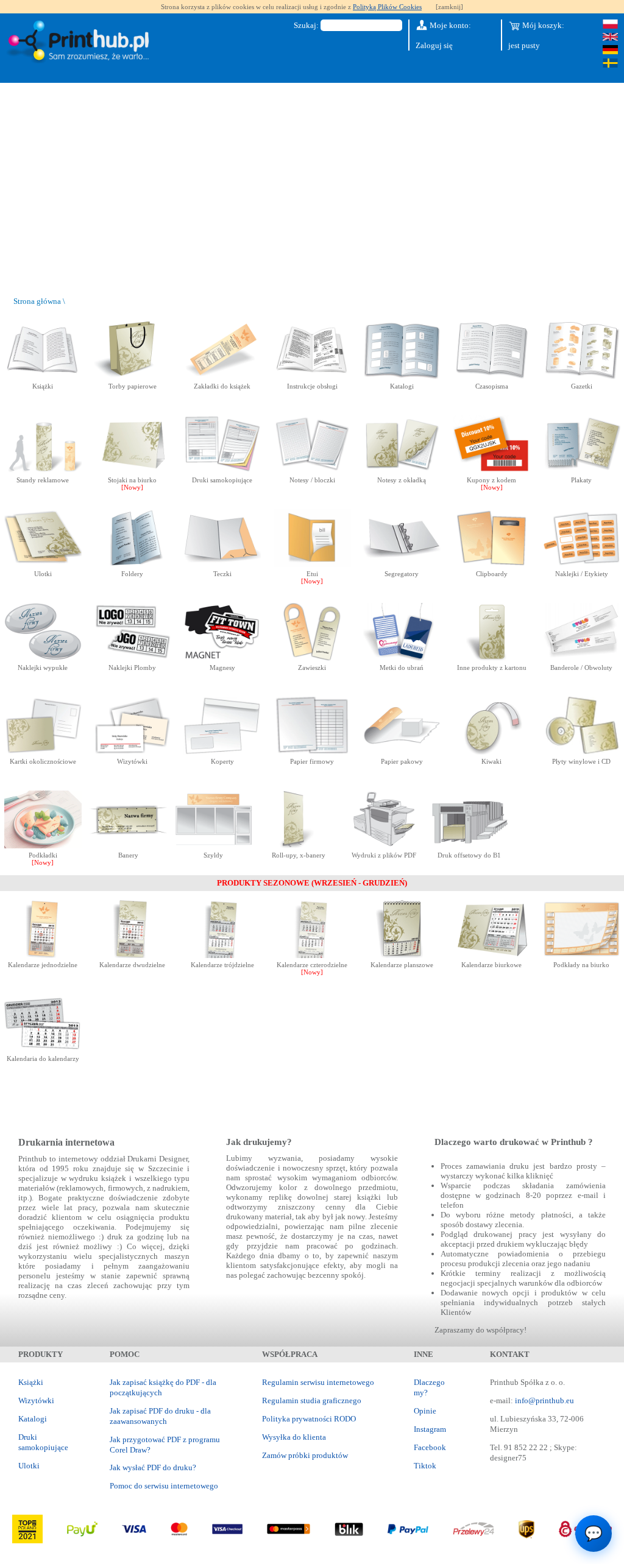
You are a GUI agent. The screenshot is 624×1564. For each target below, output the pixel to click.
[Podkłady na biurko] (581, 955)
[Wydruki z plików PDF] (384, 845)
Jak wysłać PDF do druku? (153, 1467)
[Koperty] (222, 751)
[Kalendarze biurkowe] (491, 955)
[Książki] (43, 376)
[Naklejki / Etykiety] (581, 564)
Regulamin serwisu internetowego (318, 1382)
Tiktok (425, 1465)
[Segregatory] (402, 564)
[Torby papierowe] (132, 376)
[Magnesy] (222, 658)
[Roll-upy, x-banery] (299, 845)
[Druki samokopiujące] (222, 470)
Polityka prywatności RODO (309, 1418)
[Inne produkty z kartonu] (491, 658)
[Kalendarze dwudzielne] (132, 955)
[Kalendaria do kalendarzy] (43, 1049)
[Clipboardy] (491, 564)
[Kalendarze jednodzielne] (43, 955)
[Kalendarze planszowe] (402, 955)
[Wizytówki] (132, 751)
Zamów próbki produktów (305, 1455)
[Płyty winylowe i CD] (581, 751)
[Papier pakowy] (402, 751)
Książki (30, 1382)
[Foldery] (132, 564)
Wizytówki (36, 1400)
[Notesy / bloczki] (312, 470)
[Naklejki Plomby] (132, 658)
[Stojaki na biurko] (132, 470)
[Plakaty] (581, 470)
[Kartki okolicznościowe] (43, 751)
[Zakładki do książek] (222, 376)
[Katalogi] (402, 376)
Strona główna (37, 301)
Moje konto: (449, 25)
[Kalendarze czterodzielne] (312, 955)
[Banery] (128, 845)
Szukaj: (306, 25)
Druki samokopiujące (43, 1442)
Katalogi (32, 1418)
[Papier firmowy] (312, 751)
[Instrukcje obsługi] (312, 376)
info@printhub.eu (544, 1400)
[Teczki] (222, 564)
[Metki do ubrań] (402, 658)
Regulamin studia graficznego (311, 1400)
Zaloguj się (434, 45)
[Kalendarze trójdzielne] (222, 955)
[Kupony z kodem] (491, 470)
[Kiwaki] (491, 751)
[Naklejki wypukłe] (43, 658)
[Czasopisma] (491, 376)
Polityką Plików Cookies (387, 6)
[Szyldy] (213, 845)
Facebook (430, 1447)
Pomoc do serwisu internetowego (164, 1485)
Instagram (430, 1429)
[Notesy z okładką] (402, 470)
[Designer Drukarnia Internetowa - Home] (81, 42)
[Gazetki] (581, 376)
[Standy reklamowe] (43, 470)
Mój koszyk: (542, 25)
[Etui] (312, 564)
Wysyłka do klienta (294, 1437)
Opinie (425, 1410)
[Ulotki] (43, 564)
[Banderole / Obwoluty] (581, 658)
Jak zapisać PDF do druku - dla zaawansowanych (160, 1416)
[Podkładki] (43, 845)
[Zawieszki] (312, 658)
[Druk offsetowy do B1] (469, 845)
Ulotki (29, 1465)
